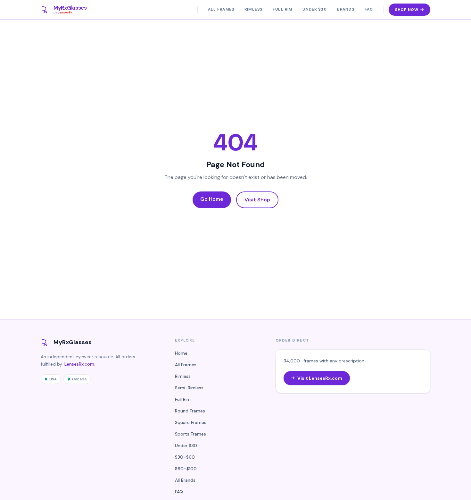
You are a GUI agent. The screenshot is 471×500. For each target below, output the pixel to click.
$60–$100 (186, 468)
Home (181, 353)
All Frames (221, 9)
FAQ (369, 9)
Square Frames (190, 422)
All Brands (185, 480)
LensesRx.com (79, 364)
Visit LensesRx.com (319, 378)
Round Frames (190, 411)
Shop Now (406, 9)
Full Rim (282, 9)
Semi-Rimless (189, 388)
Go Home (211, 199)
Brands (345, 9)
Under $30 (314, 9)
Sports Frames (190, 434)
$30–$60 (185, 457)
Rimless (253, 9)
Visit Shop (257, 199)
